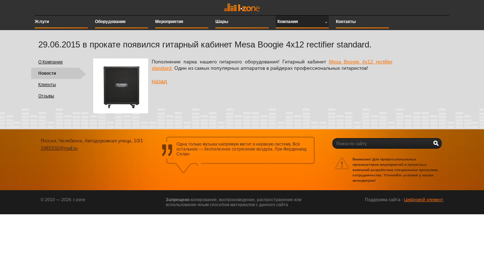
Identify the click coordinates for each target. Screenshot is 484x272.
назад (159, 81)
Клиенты (47, 84)
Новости (47, 73)
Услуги (42, 21)
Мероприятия (169, 21)
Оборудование (110, 21)
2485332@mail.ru (59, 148)
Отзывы (46, 96)
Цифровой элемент (423, 199)
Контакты (346, 21)
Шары (221, 21)
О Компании (50, 62)
